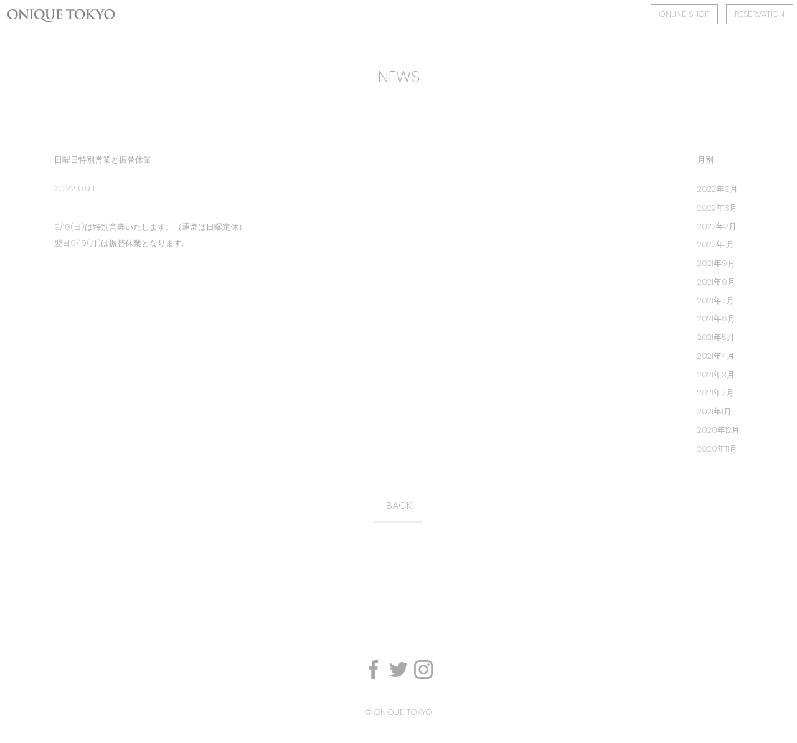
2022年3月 (717, 208)
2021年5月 (716, 337)
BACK (399, 505)
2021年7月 (715, 300)
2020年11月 (717, 449)
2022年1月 (715, 244)
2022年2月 (717, 226)
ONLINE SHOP (684, 14)
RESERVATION (760, 14)
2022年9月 (717, 189)
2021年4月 (716, 356)
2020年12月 (718, 430)
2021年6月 (716, 318)
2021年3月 (716, 375)
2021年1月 (714, 411)
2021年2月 (715, 393)
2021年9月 (716, 263)
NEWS (399, 76)
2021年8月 (716, 282)
